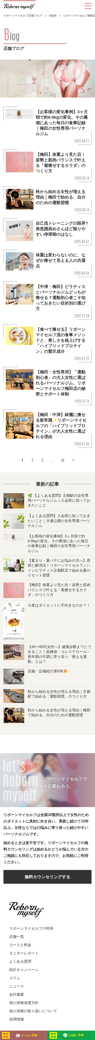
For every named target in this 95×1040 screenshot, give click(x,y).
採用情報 (16, 1019)
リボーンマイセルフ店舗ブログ (22, 15)
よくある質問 (20, 961)
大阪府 (52, 15)
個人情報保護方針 (24, 1003)
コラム (14, 978)
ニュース (16, 986)
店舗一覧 (16, 937)
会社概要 (16, 994)
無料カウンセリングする (47, 877)
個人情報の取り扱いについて (33, 1011)
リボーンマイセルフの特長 (31, 928)
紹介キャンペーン (24, 970)
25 (62, 460)
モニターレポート (24, 953)
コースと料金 (20, 945)
